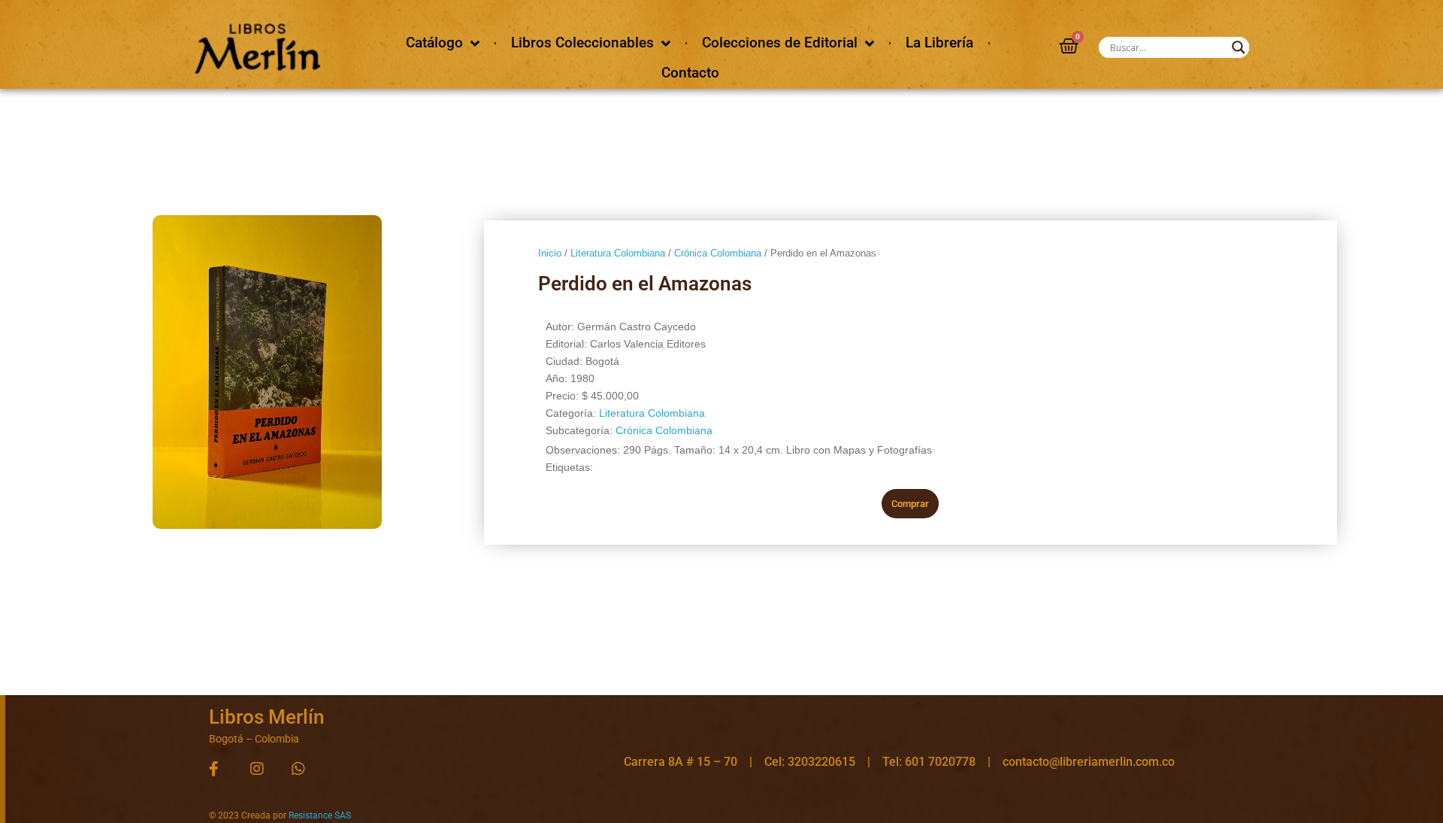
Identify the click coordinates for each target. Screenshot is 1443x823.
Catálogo (434, 42)
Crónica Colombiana (717, 253)
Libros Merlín (266, 717)
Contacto (690, 72)
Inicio (549, 253)
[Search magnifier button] (1238, 47)
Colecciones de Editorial (780, 42)
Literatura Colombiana (617, 253)
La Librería (939, 42)
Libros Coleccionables (582, 42)
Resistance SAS (320, 815)
